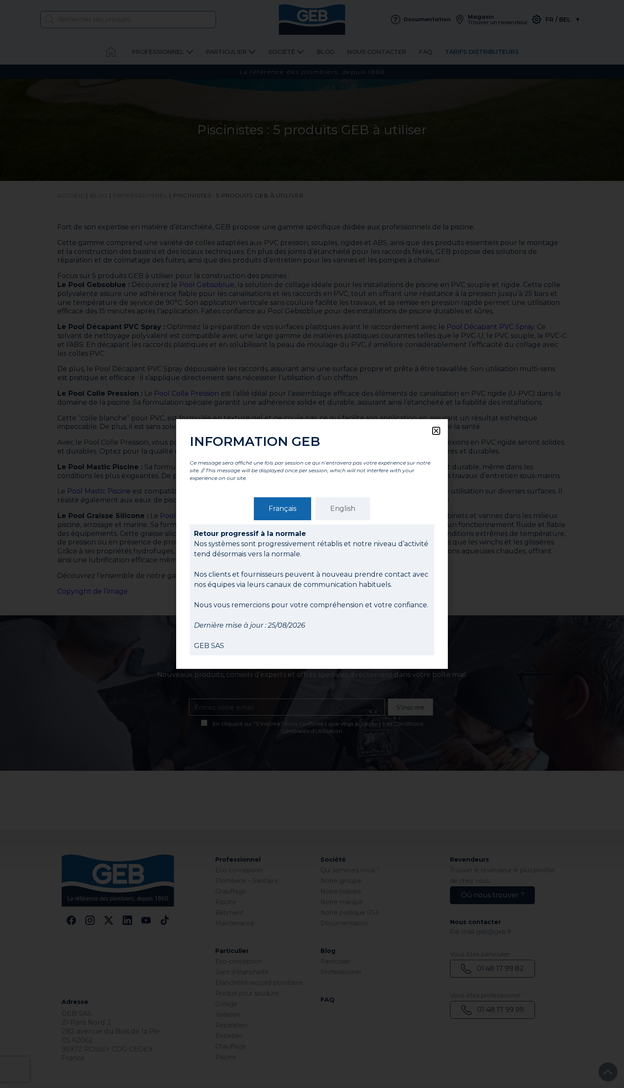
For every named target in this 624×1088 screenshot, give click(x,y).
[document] (312, 544)
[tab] (282, 508)
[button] (436, 431)
